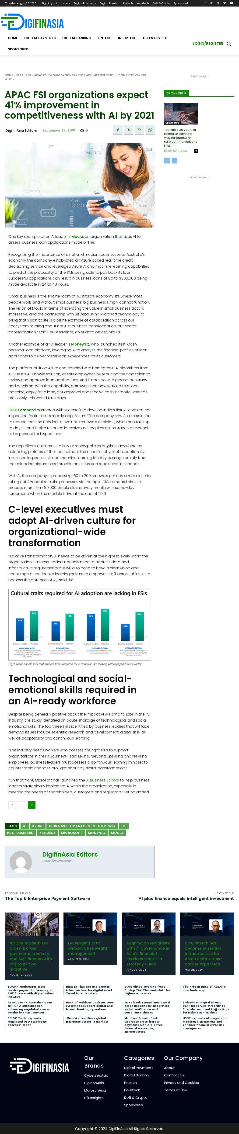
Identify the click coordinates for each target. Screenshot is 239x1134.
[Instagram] (211, 3)
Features (23, 75)
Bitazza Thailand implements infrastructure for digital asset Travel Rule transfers (89, 990)
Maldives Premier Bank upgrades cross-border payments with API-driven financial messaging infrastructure (143, 1025)
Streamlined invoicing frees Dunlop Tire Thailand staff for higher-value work (147, 990)
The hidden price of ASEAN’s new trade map (204, 988)
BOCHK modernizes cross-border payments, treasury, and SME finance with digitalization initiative (31, 956)
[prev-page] (167, 161)
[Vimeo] (224, 3)
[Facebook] (205, 3)
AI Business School (102, 780)
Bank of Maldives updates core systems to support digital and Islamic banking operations (89, 1005)
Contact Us (174, 1075)
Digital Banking (136, 1075)
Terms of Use (175, 1090)
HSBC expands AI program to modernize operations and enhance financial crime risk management (204, 1023)
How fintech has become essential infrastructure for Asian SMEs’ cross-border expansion (203, 953)
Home (9, 75)
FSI (124, 826)
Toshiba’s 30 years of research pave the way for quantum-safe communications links (180, 138)
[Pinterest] (139, 130)
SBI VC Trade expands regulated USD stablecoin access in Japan (27, 1021)
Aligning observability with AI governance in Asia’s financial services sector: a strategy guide (148, 953)
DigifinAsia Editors (21, 131)
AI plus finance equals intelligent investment (186, 898)
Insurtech (132, 1090)
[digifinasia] (32, 21)
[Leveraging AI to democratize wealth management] (90, 924)
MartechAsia (95, 1090)
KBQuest (47, 832)
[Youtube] (231, 3)
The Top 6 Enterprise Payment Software (47, 898)
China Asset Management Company (82, 826)
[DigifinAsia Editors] (24, 862)
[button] (228, 43)
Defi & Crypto (136, 1097)
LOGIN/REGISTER (208, 43)
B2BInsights (94, 1097)
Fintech (130, 1082)
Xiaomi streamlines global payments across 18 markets (87, 1019)
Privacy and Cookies (181, 1082)
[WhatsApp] (150, 130)
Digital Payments (139, 1067)
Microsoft (71, 832)
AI (24, 826)
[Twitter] (218, 3)
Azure (37, 826)
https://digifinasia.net (56, 861)
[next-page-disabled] (174, 161)
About (169, 1067)
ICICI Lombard (22, 410)
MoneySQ (80, 344)
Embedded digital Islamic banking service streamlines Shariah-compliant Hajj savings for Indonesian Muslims (206, 1007)
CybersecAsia (96, 1075)
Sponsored (172, 122)
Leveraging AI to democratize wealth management (88, 948)
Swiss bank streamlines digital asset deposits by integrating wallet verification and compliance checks (147, 1007)
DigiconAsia (94, 1082)
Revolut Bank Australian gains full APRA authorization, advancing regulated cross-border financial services (30, 1007)
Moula (77, 236)
